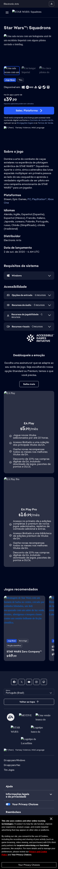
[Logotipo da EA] (10, 717)
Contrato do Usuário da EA (41, 120)
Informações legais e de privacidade (17, 795)
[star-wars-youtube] (29, 682)
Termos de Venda (45, 123)
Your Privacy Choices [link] (25, 804)
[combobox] (29, 692)
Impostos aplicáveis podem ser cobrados (19, 104)
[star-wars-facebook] (14, 682)
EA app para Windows (14, 760)
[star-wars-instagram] (36, 682)
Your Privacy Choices (29, 865)
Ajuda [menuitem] (9, 786)
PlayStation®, (40, 199)
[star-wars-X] (22, 682)
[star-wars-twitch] (44, 682)
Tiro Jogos (9, 769)
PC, (30, 199)
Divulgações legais (25, 123)
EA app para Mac (12, 765)
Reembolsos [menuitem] (13, 812)
